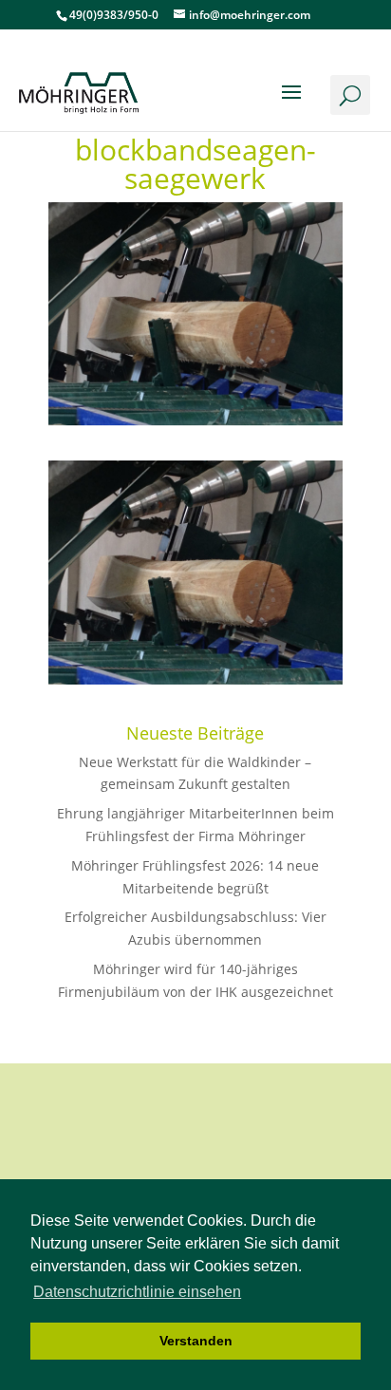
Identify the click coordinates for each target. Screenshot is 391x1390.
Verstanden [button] (196, 1340)
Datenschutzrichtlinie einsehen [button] (137, 1292)
